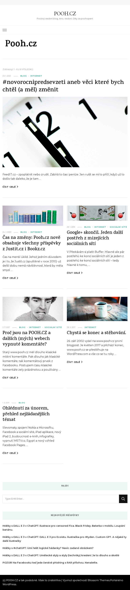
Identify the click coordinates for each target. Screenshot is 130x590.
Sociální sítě (118, 227)
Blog (23, 76)
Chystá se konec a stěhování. (96, 333)
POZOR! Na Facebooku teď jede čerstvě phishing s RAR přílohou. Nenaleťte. (50, 562)
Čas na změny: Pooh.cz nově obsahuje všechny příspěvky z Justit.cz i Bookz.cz (32, 244)
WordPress (9, 584)
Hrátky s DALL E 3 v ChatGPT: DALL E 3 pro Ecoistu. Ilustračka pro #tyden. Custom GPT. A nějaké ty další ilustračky (64, 538)
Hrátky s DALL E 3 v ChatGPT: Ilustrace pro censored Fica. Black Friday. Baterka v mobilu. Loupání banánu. (64, 527)
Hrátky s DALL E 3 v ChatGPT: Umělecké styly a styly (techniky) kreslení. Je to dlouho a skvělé (61, 555)
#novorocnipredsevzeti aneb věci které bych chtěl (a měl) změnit (63, 86)
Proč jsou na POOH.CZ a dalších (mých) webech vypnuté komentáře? (27, 339)
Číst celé (9, 187)
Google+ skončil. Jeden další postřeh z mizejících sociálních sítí (95, 239)
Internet (36, 76)
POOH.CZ (65, 13)
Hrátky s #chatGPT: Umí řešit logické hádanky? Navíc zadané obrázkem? (48, 548)
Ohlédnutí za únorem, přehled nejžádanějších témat (26, 414)
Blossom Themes (99, 580)
